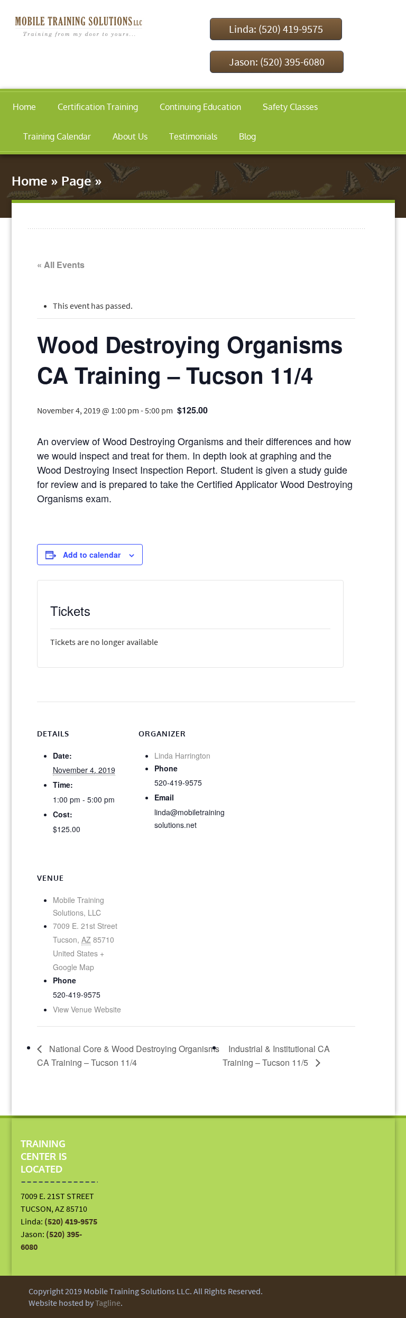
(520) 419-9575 (70, 1221)
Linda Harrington (182, 755)
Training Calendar (57, 136)
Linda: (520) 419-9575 (276, 28)
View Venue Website (87, 1009)
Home (24, 107)
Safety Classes (290, 107)
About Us (130, 136)
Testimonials (193, 136)
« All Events (61, 265)
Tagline (108, 1302)
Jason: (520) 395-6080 (277, 61)
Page (76, 180)
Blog (247, 136)
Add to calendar (92, 554)
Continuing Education (200, 107)
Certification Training (98, 107)
